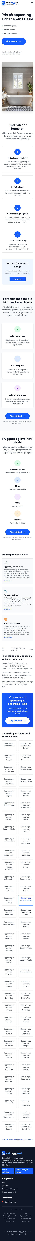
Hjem (3, 1183)
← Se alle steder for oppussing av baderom (17, 1139)
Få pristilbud (12, 41)
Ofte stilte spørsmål (9, 1192)
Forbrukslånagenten (9, 1213)
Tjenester (5, 1186)
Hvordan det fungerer (10, 1189)
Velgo (25, 1213)
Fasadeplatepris (9, 1221)
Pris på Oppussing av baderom (18, 649)
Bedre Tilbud (25, 1221)
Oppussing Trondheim (26, 1216)
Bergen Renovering (26, 1218)
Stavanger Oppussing (9, 1218)
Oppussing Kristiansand (9, 1216)
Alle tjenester (4, 649)
